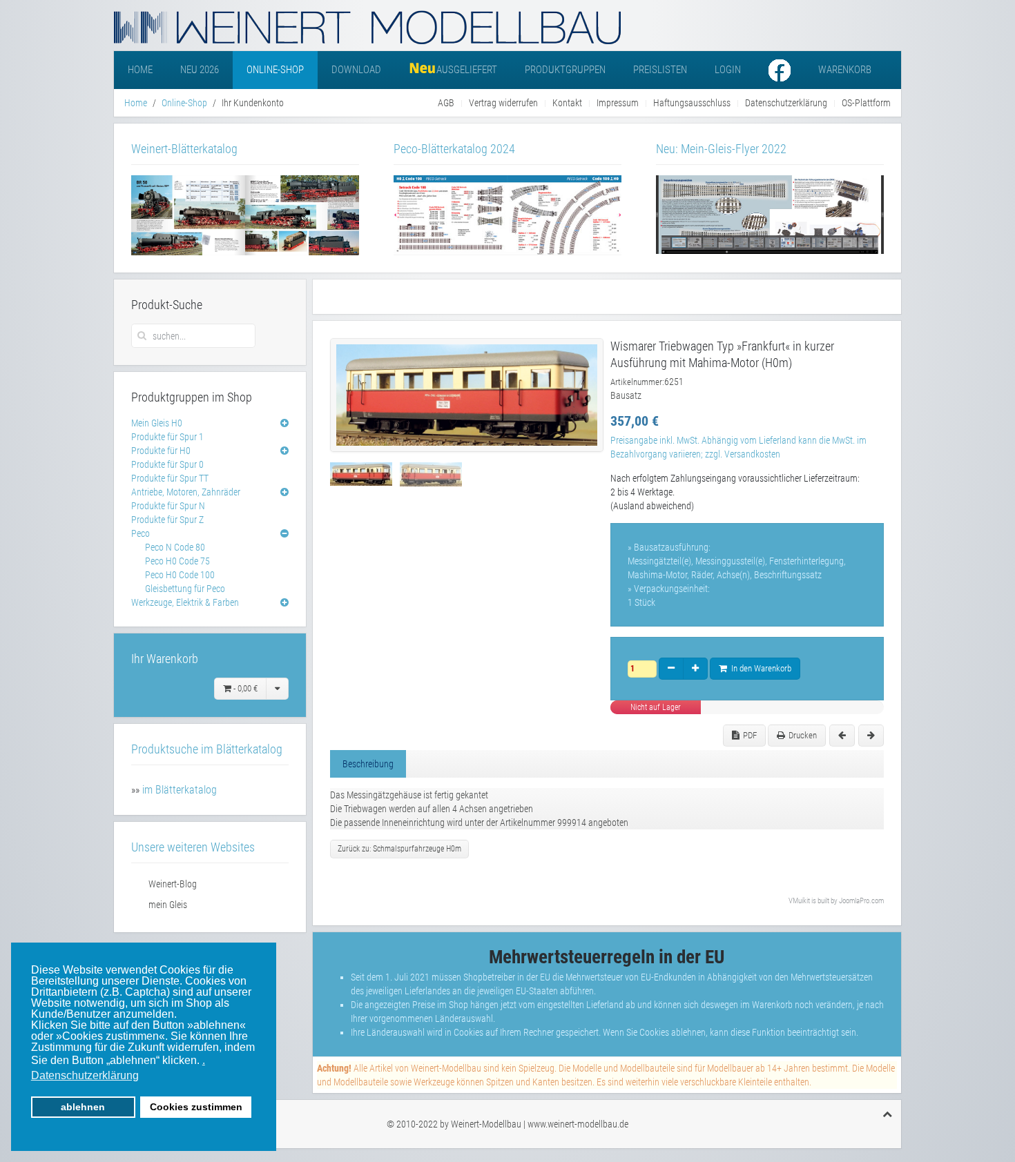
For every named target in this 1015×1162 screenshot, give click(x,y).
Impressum (618, 102)
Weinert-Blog (172, 883)
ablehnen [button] (83, 1106)
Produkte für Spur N (168, 505)
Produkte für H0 (161, 450)
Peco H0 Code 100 (180, 574)
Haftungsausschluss (692, 102)
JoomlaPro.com (861, 900)
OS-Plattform (866, 102)
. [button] (203, 1060)
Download (356, 69)
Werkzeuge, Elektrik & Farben (185, 602)
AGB (446, 102)
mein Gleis (167, 904)
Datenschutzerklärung (786, 102)
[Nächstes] (871, 736)
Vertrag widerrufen (503, 102)
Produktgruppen (565, 69)
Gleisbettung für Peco (185, 588)
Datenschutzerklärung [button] (85, 1075)
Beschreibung (368, 763)
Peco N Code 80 (175, 547)
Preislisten (660, 69)
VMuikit (799, 900)
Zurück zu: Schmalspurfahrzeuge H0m (399, 849)
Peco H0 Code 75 (177, 561)
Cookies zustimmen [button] (196, 1106)
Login (728, 69)
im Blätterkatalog (179, 789)
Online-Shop (275, 69)
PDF (750, 735)
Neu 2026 (199, 69)
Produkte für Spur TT (170, 478)
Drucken (803, 735)
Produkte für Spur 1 (167, 436)
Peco (140, 533)
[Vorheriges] (842, 736)
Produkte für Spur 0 (167, 464)
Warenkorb (844, 69)
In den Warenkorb (759, 668)
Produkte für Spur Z (167, 519)
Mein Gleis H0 (156, 423)
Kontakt (567, 102)
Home (140, 69)
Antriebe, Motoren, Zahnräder (185, 492)
